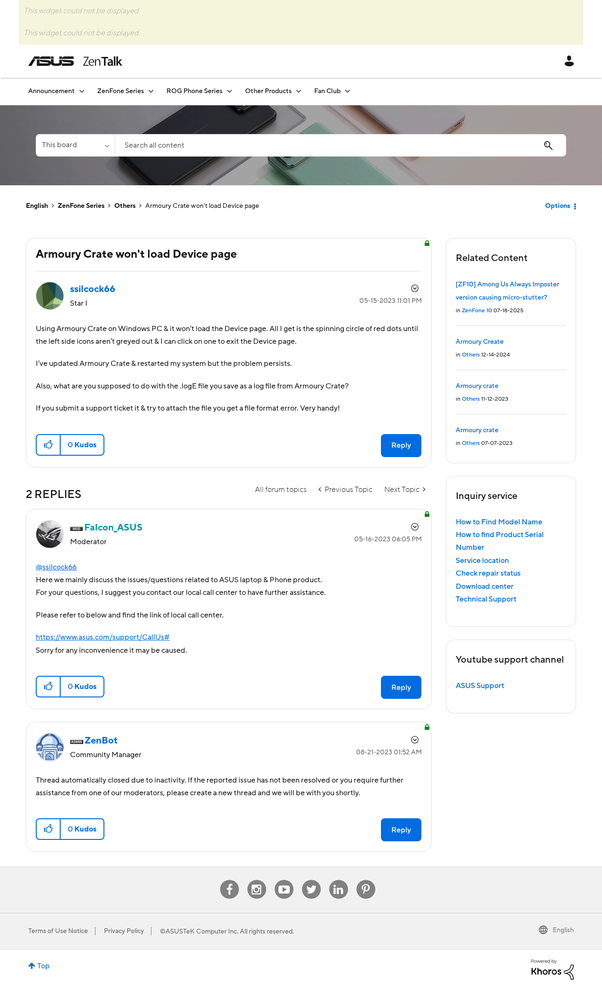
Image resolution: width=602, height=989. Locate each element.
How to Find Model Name (499, 522)
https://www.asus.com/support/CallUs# (103, 637)
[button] (49, 445)
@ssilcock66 (56, 567)
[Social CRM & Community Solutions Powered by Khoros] (552, 969)
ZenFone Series (81, 206)
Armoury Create (480, 342)
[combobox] (340, 145)
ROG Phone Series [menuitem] (194, 91)
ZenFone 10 (477, 310)
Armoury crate (477, 386)
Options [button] (557, 206)
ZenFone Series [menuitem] (120, 91)
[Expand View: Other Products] (298, 91)
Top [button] (43, 966)
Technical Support (486, 599)
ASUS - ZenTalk (75, 61)
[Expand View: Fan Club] (347, 91)
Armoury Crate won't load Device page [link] (202, 206)
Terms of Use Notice (58, 931)
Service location (482, 560)
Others (124, 206)
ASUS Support (480, 685)
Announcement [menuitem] (51, 91)
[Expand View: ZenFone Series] (151, 91)
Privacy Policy (124, 931)
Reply (401, 445)
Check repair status (488, 573)
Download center (485, 586)
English (37, 206)
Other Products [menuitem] (268, 91)
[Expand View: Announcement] (82, 91)
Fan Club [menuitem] (327, 91)
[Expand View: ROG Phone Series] (229, 91)
